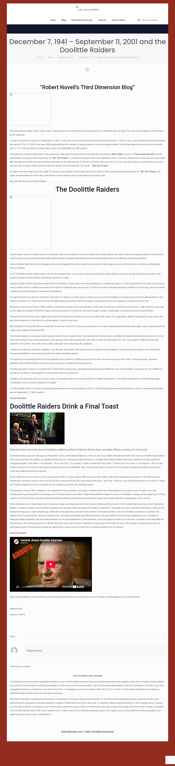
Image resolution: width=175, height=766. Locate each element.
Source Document (18, 398)
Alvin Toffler (117, 154)
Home (40, 57)
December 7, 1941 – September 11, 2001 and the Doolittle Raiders (108, 57)
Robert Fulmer (34, 650)
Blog (51, 57)
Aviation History (66, 57)
